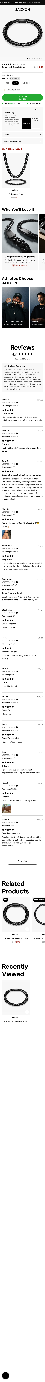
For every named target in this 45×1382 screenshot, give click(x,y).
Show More (22, 861)
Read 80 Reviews (18, 64)
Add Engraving (13, 90)
